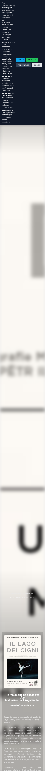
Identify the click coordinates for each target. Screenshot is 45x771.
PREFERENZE (23, 65)
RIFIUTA (37, 65)
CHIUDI (21, 60)
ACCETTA (32, 60)
